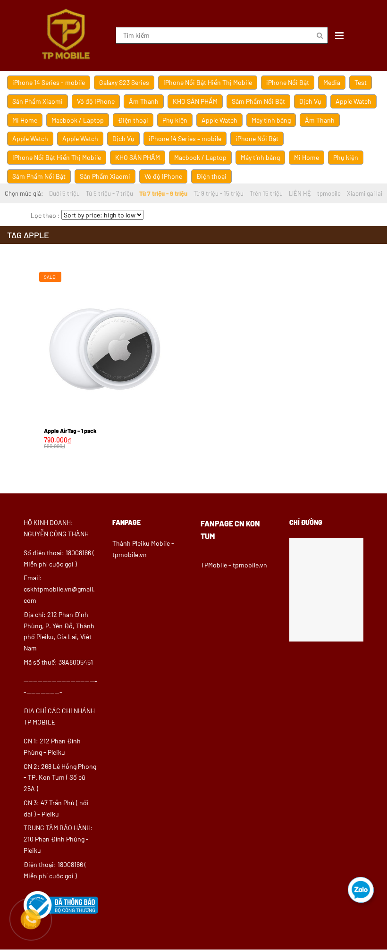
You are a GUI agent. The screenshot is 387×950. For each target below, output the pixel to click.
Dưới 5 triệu (64, 193)
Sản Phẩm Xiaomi (37, 101)
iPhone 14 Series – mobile (185, 138)
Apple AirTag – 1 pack (70, 430)
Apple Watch (353, 101)
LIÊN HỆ (300, 193)
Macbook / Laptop (77, 120)
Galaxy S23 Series (124, 82)
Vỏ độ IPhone (96, 101)
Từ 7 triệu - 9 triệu (163, 193)
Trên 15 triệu (266, 193)
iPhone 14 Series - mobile (48, 82)
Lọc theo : (45, 215)
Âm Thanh (144, 101)
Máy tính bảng (271, 120)
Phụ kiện (174, 120)
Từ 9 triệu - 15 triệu (219, 193)
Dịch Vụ (310, 101)
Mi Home (24, 120)
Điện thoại (133, 120)
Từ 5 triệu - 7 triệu (109, 193)
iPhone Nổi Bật (287, 82)
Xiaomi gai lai (364, 193)
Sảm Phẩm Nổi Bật (258, 101)
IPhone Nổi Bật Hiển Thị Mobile (207, 82)
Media (331, 82)
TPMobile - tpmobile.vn (234, 565)
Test (360, 82)
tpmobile (329, 193)
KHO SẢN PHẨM (195, 101)
